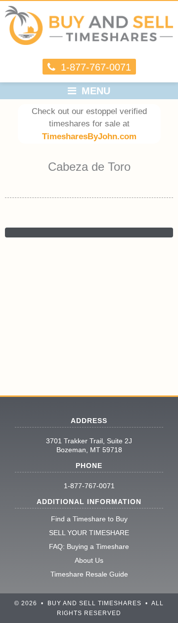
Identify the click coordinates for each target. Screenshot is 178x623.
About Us (89, 560)
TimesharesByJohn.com (89, 136)
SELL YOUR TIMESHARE (89, 533)
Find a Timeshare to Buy (89, 519)
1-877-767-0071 (89, 486)
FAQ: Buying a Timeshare (89, 546)
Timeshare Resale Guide (89, 574)
